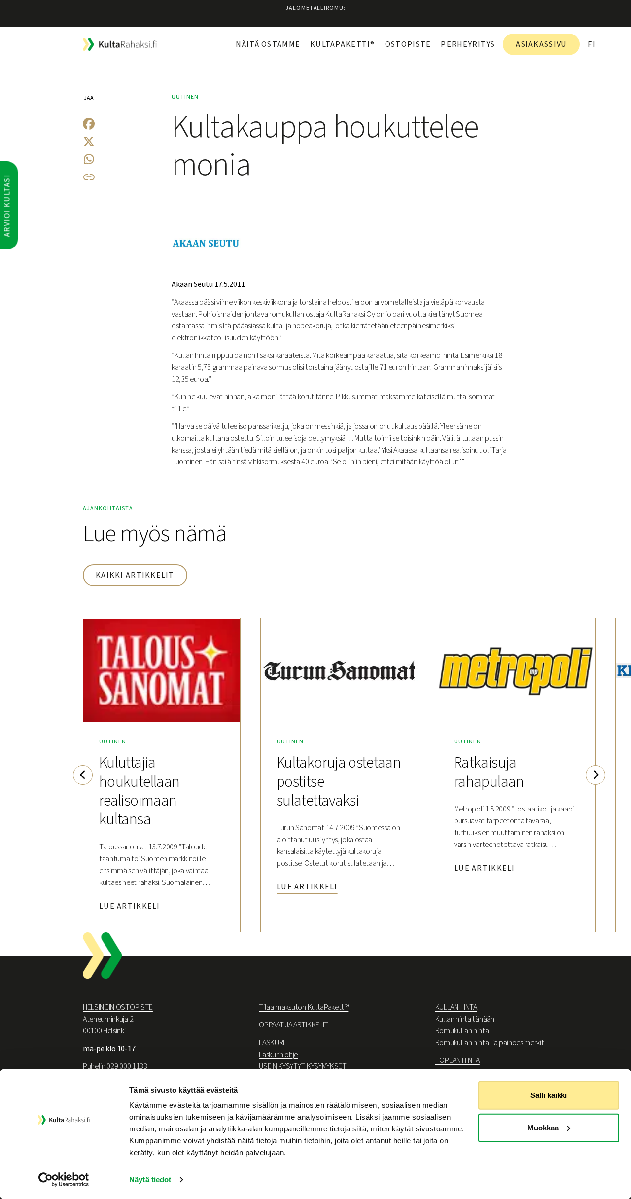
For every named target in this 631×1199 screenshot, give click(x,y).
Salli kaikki (548, 1095)
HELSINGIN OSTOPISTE (118, 1007)
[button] (83, 775)
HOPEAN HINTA (457, 1060)
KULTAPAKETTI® (342, 44)
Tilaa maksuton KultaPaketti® (303, 1007)
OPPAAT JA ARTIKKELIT (293, 1025)
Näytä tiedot (150, 1179)
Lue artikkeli (129, 906)
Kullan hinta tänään (464, 1019)
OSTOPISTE (408, 44)
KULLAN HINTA (456, 1007)
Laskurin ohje (278, 1054)
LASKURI (271, 1042)
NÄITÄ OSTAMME (268, 44)
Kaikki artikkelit (135, 575)
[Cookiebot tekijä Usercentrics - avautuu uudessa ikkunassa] (64, 1179)
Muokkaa (543, 1127)
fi (592, 44)
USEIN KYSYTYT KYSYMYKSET (302, 1066)
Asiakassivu (541, 44)
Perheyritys (468, 44)
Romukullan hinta (462, 1030)
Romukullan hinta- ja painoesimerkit (489, 1042)
